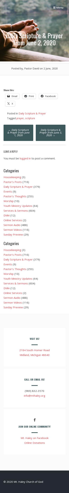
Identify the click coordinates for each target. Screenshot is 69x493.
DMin (7, 215)
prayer (20, 118)
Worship (9, 201)
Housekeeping (12, 177)
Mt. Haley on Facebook (34, 438)
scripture (30, 118)
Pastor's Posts (13, 182)
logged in (25, 158)
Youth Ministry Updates (18, 206)
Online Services (13, 220)
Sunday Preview (13, 234)
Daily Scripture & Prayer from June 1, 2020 (18, 132)
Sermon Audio (12, 225)
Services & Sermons (16, 210)
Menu (59, 7)
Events (8, 191)
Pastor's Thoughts (15, 196)
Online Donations (34, 442)
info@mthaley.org (34, 395)
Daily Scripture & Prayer (32, 113)
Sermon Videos (13, 229)
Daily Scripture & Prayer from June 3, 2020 (50, 132)
